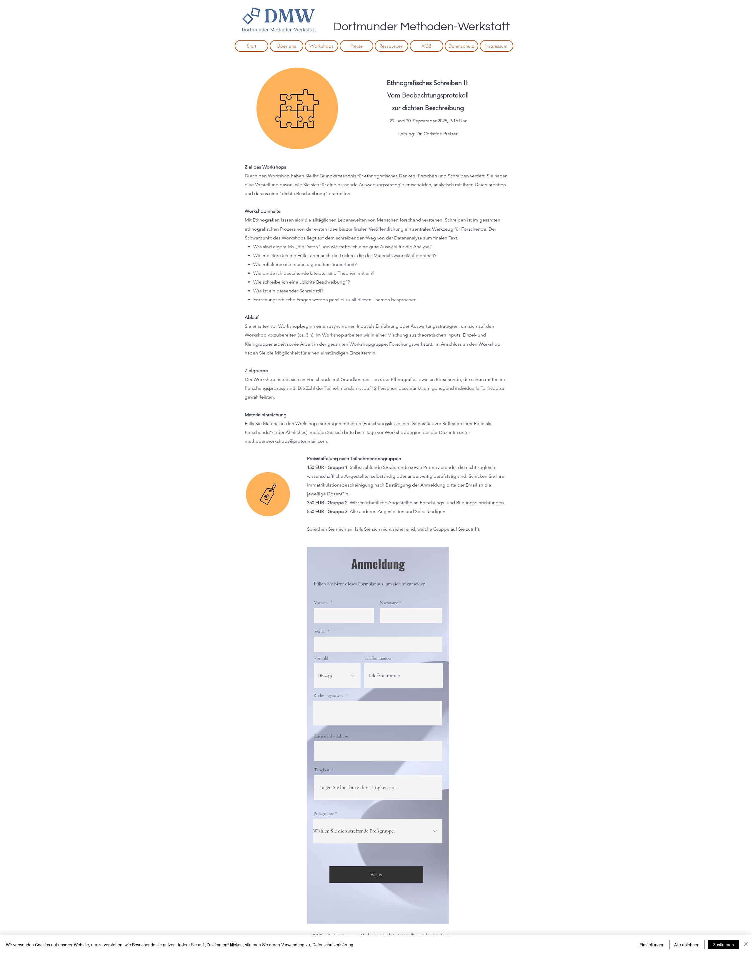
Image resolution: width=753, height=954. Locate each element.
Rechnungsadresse (329, 695)
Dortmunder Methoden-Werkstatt (422, 27)
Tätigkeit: (322, 770)
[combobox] (377, 713)
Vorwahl (321, 658)
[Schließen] (745, 944)
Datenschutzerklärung (332, 945)
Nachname (389, 603)
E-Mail (320, 631)
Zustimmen (723, 945)
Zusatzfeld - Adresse (331, 736)
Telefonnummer (378, 658)
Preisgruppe (324, 813)
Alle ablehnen (686, 945)
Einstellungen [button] (651, 945)
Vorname (321, 603)
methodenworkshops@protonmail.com (286, 441)
